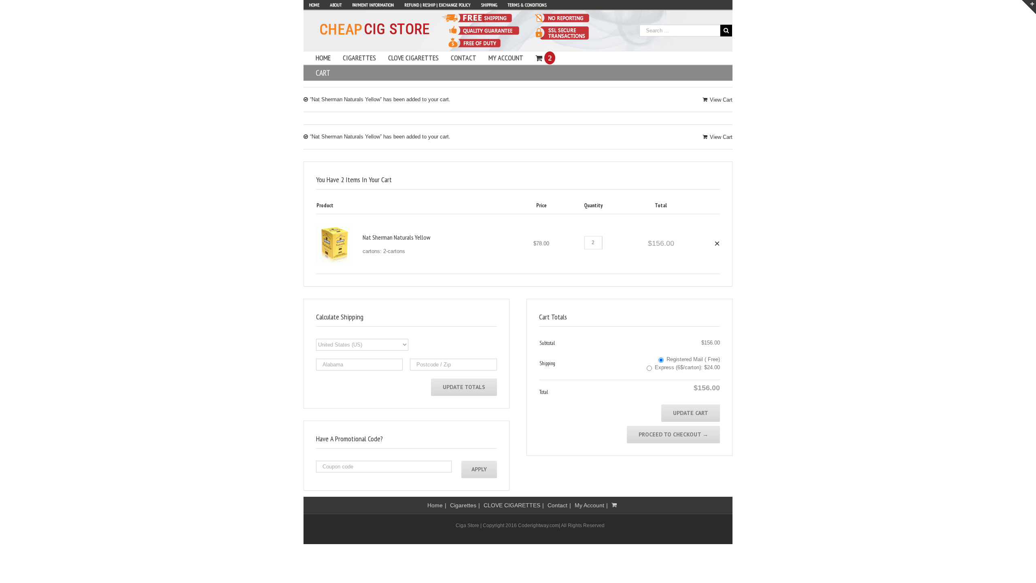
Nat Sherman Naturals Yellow (396, 237)
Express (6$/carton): (687, 367)
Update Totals (464, 387)
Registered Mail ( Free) (693, 359)
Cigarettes (463, 505)
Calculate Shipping (339, 316)
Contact (557, 505)
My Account (589, 505)
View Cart (721, 100)
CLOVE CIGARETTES (512, 505)
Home (435, 505)
